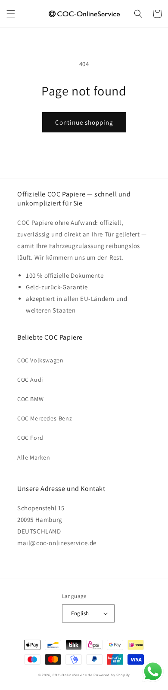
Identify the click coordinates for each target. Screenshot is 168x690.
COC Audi (30, 379)
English (80, 613)
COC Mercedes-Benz (44, 418)
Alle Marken (33, 457)
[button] (10, 13)
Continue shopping (84, 122)
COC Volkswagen (40, 360)
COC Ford (30, 438)
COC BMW (30, 399)
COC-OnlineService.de (73, 674)
